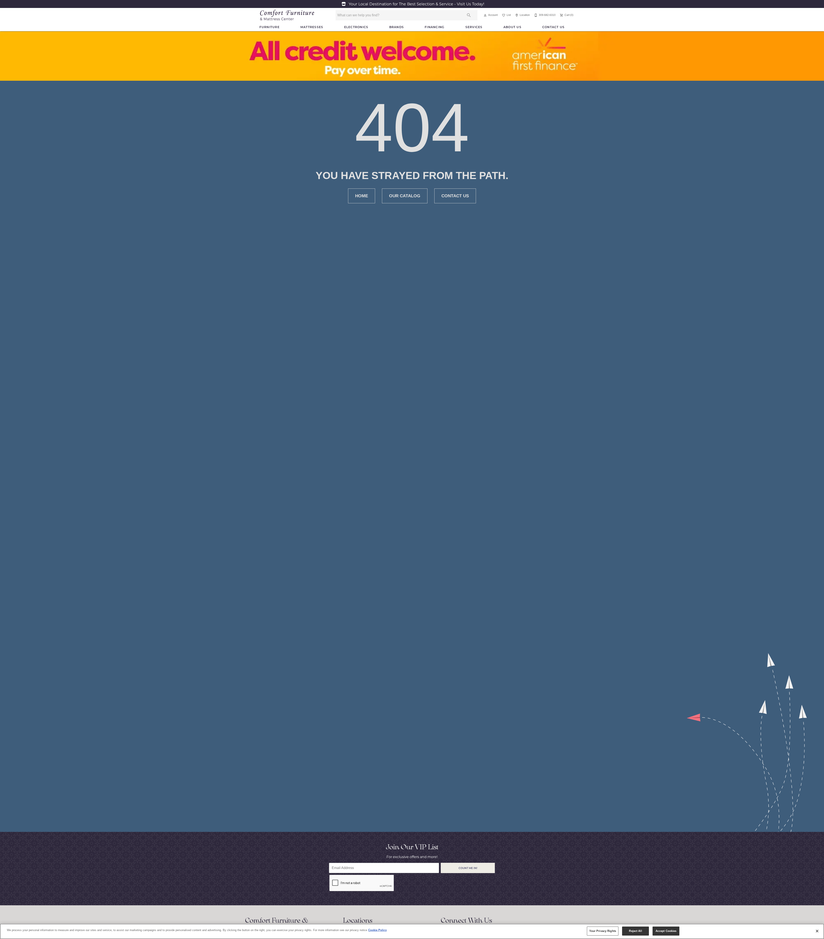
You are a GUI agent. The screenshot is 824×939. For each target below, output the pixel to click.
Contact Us (553, 27)
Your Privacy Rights (602, 931)
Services (474, 27)
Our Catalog (404, 195)
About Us (512, 27)
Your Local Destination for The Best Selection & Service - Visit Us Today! (416, 4)
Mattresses (311, 27)
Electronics (356, 27)
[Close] (817, 931)
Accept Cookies (666, 931)
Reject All (635, 931)
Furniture (269, 27)
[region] (412, 931)
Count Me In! (468, 868)
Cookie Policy (377, 930)
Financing (434, 27)
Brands (396, 27)
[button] (485, 15)
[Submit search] (469, 15)
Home (361, 195)
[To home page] (287, 15)
